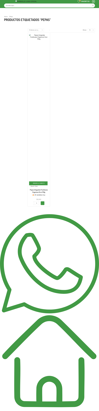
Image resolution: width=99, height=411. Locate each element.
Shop (11, 16)
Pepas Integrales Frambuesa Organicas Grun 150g (39, 191)
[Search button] (93, 5)
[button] (42, 203)
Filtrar (77, 56)
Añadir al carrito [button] (39, 183)
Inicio (6, 16)
